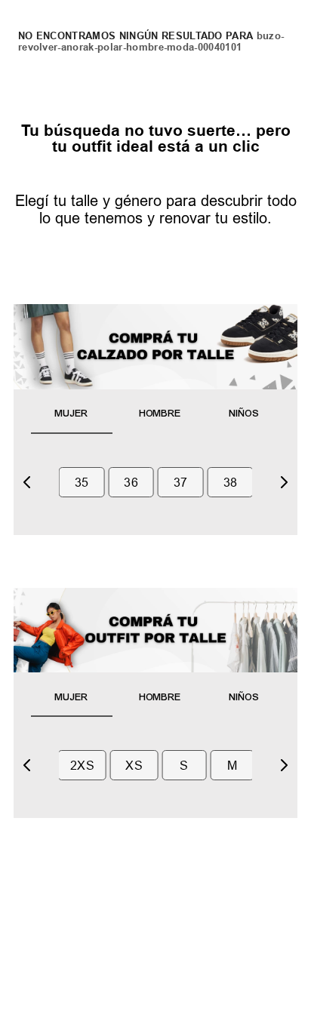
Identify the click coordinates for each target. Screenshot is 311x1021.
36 (131, 482)
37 (181, 482)
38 (230, 482)
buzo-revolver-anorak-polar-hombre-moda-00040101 (151, 41)
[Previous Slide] (27, 482)
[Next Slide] (284, 482)
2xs (82, 765)
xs (134, 765)
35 (82, 482)
